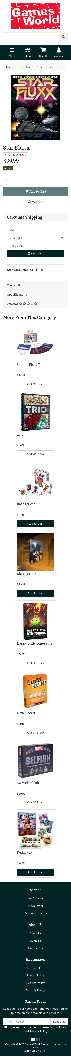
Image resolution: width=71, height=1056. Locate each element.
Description (15, 285)
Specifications (17, 294)
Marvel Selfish (28, 783)
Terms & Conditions (54, 1027)
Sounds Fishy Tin (30, 365)
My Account (35, 898)
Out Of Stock (35, 384)
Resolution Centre (35, 913)
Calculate (36, 253)
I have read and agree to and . (37, 1029)
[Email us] (33, 1039)
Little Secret (26, 713)
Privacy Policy (35, 975)
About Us (36, 933)
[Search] (63, 36)
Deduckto (24, 852)
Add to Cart (37, 191)
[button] (35, 201)
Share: (9, 155)
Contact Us (35, 948)
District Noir (26, 574)
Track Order (35, 906)
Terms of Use (35, 968)
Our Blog (35, 940)
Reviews (13, 303)
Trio (20, 434)
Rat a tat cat (26, 504)
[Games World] (35, 16)
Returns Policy (35, 983)
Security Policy (35, 990)
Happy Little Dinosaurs (34, 643)
